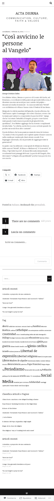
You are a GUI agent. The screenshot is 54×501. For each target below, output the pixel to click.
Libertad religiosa (27, 356)
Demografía (42, 334)
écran (23, 386)
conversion (47, 330)
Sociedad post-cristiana (21, 382)
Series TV (29, 376)
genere (45, 342)
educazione (34, 337)
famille (22, 342)
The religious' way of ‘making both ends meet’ (18, 430)
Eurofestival (6, 342)
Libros (5, 360)
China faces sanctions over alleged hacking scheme (20, 399)
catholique (21, 330)
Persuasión (36, 370)
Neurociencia (14, 364)
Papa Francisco (34, 364)
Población (46, 369)
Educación (25, 338)
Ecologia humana (15, 338)
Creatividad (9, 334)
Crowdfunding (24, 334)
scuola (23, 375)
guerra (6, 346)
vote (19, 386)
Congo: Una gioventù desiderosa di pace (16, 307)
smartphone (36, 376)
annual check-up (27, 326)
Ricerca (49, 3)
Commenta (42, 261)
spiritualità (6, 386)
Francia (34, 342)
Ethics (47, 338)
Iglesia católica (37, 346)
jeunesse (17, 351)
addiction (12, 326)
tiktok (16, 386)
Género (13, 346)
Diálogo (6, 337)
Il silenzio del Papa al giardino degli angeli (16, 421)
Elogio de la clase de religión (12, 426)
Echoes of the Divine (9, 408)
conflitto (41, 330)
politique (5, 376)
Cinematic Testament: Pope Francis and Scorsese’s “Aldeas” (23, 299)
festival (27, 342)
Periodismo (14, 369)
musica (4, 364)
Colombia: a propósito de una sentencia (16, 294)
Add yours (46, 220)
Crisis (18, 334)
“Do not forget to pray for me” (12, 312)
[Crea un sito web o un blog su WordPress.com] (27, 493)
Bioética (6, 330)
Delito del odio (34, 334)
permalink (40, 204)
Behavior (44, 326)
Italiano (27, 32)
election (42, 338)
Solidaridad (34, 382)
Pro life (10, 376)
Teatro (12, 386)
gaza (40, 341)
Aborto (5, 326)
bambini (37, 326)
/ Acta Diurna (7, 417)
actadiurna (6, 32)
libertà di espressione (45, 357)
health (17, 346)
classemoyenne (33, 330)
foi (31, 342)
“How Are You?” (7, 303)
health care (23, 346)
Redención (16, 376)
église (27, 386)
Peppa (44, 364)
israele (5, 351)
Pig (41, 370)
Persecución (28, 370)
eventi (12, 342)
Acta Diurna (27, 13)
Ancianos (18, 326)
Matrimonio (32, 361)
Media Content (40, 361)
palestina (24, 364)
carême (12, 330)
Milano (48, 361)
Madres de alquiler (19, 360)
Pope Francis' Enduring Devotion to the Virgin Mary (19, 404)
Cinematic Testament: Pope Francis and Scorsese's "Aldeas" (22, 413)
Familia (17, 342)
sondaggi (43, 382)
